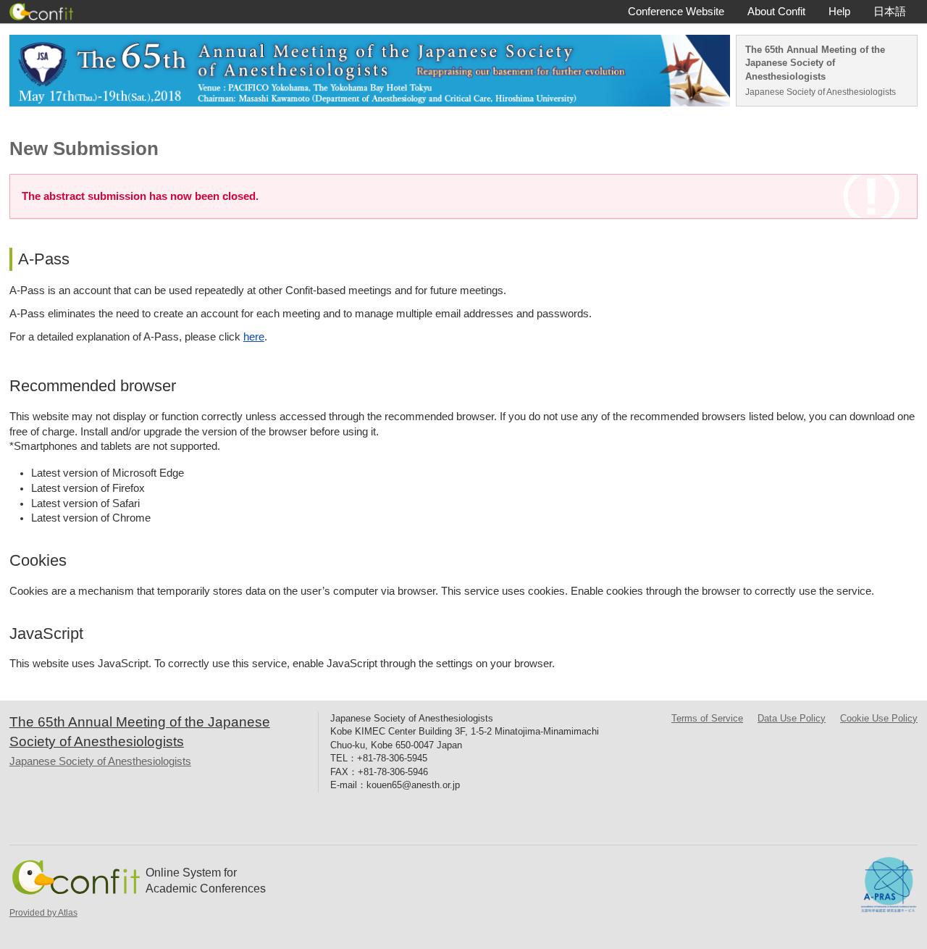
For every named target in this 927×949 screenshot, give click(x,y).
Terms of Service (707, 718)
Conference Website (676, 11)
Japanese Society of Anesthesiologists (820, 92)
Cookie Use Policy (879, 718)
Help (839, 11)
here (253, 337)
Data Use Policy (792, 718)
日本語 (889, 11)
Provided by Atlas (43, 913)
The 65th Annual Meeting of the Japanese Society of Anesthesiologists (815, 63)
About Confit (776, 11)
